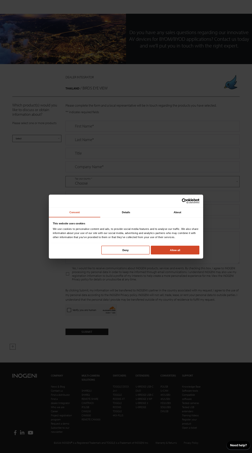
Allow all (175, 250)
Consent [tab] (74, 212)
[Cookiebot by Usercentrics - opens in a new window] (184, 201)
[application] (238, 446)
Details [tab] (126, 212)
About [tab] (177, 212)
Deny (125, 250)
